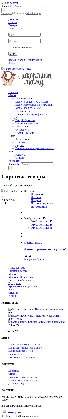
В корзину (30, 259)
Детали (40, 259)
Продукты (14, 283)
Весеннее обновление (21, 280)
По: (37, 194)
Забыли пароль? (17, 59)
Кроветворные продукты (23, 286)
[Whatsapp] (28, 412)
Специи (13, 292)
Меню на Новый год (20, 277)
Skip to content (9, 2)
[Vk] (25, 412)
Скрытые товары (18, 270)
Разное (12, 295)
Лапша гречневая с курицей (45, 249)
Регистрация (34, 59)
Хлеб (11, 289)
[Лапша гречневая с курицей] (45, 242)
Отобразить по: (41, 221)
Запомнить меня (22, 47)
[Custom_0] (32, 412)
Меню (12, 273)
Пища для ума (16, 267)
